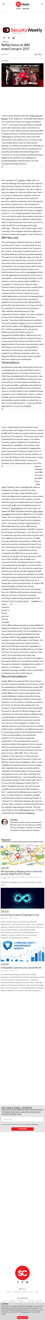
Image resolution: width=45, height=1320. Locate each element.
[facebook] (4, 38)
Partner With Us (39, 1301)
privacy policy (26, 1312)
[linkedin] (13, 38)
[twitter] (9, 38)
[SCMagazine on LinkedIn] (27, 1282)
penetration (32, 272)
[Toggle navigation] (3, 4)
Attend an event (21, 1301)
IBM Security (29, 326)
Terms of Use (28, 1124)
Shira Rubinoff (17, 508)
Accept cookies (22, 1317)
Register (26, 8)
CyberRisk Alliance (16, 1291)
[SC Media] (22, 4)
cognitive (22, 180)
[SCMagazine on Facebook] (18, 1282)
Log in (18, 8)
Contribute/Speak (12, 1301)
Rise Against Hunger (25, 637)
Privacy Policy (35, 1124)
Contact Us (25, 1291)
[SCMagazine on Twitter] (22, 1282)
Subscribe (23, 1129)
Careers (31, 1291)
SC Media (9, 1291)
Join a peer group (30, 1301)
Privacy (36, 1291)
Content (5, 42)
